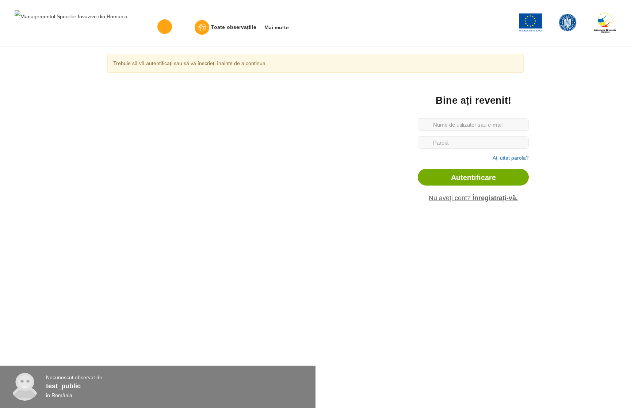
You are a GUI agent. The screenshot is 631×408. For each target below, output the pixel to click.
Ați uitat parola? (511, 158)
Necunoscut (59, 377)
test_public (63, 386)
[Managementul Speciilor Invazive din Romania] (71, 16)
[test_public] (25, 387)
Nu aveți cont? (473, 198)
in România (59, 395)
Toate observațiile (233, 27)
